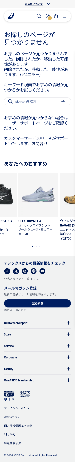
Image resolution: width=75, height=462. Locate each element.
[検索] (39, 16)
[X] (16, 271)
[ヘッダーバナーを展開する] (48, 4)
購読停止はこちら (15, 310)
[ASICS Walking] (25, 394)
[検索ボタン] (63, 101)
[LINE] (33, 271)
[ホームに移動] (11, 16)
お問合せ (40, 143)
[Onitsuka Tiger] (9, 394)
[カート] (56, 16)
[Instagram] (25, 271)
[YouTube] (42, 271)
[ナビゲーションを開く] (65, 16)
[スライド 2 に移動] (36, 246)
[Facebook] (7, 271)
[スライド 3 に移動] (39, 246)
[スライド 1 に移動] (32, 246)
